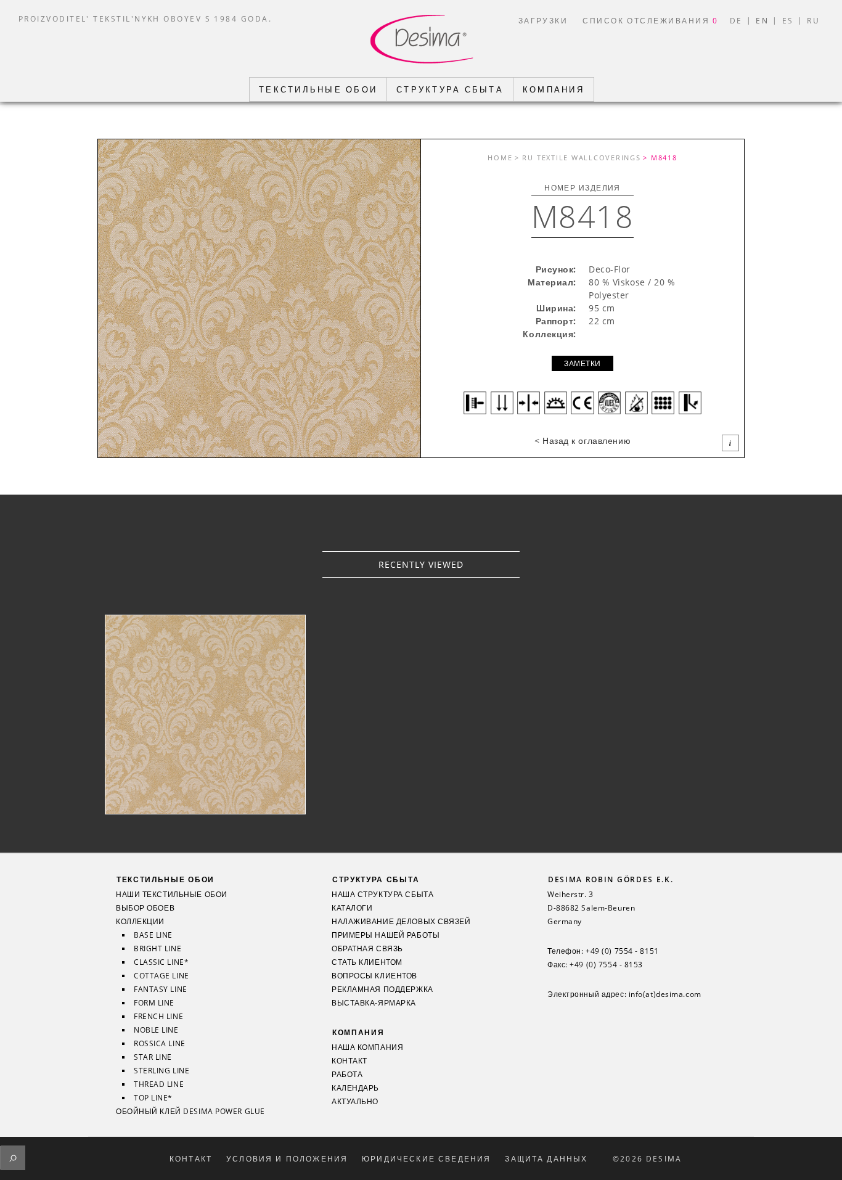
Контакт (191, 1159)
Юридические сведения (426, 1159)
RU (813, 20)
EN (762, 20)
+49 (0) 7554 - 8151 (622, 951)
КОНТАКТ (349, 1061)
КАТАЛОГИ (352, 908)
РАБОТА (347, 1075)
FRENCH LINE (158, 1017)
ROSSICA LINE (160, 1044)
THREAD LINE (159, 1084)
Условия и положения (287, 1159)
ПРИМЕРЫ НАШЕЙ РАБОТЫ (385, 935)
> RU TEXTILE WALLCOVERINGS (578, 157)
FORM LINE (154, 1003)
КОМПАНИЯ (358, 1032)
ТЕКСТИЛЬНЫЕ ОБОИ (165, 879)
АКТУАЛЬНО (355, 1102)
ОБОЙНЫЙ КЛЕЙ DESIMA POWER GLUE (190, 1111)
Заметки (582, 363)
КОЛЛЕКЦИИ (140, 922)
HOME (500, 157)
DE (736, 20)
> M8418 (660, 157)
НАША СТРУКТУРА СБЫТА (382, 894)
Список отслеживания (650, 20)
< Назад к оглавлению (582, 440)
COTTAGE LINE (161, 976)
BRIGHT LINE (157, 949)
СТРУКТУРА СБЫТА (375, 879)
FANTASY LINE (160, 989)
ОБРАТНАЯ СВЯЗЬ (367, 949)
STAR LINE (153, 1057)
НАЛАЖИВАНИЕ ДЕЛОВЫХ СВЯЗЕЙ (401, 922)
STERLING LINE (161, 1071)
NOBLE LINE (156, 1030)
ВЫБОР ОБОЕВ (145, 908)
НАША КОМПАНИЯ (367, 1047)
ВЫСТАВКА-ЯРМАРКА (374, 1003)
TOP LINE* (153, 1098)
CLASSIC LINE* (161, 962)
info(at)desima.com (665, 994)
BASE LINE (153, 935)
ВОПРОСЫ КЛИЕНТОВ (374, 976)
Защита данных (546, 1159)
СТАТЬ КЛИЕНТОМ (367, 962)
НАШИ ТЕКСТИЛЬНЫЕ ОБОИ (171, 894)
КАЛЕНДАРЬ (355, 1088)
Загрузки (543, 20)
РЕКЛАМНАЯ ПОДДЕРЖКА (382, 989)
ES (788, 20)
